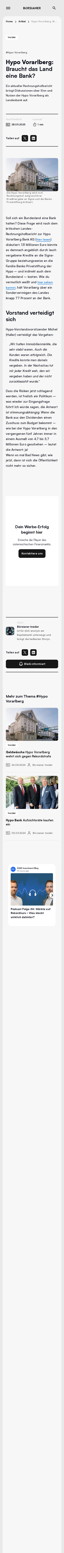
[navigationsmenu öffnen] (8, 8)
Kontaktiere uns (32, 553)
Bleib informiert (34, 664)
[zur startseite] (32, 8)
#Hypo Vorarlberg (16, 52)
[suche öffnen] (54, 8)
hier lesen (43, 239)
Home (9, 21)
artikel (22, 21)
